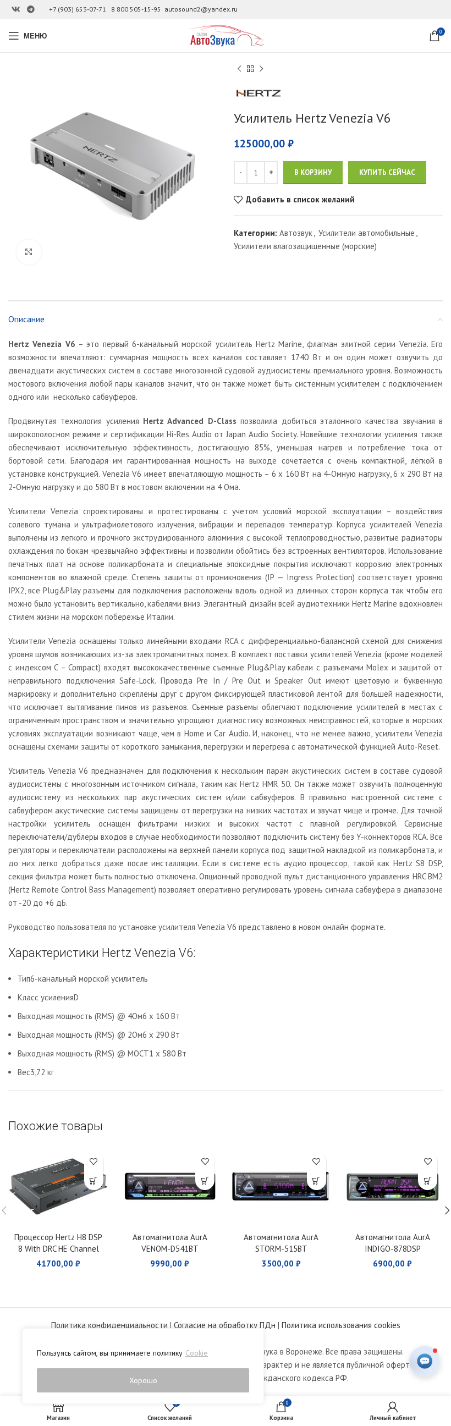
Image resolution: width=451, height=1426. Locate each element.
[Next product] (261, 69)
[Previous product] (239, 69)
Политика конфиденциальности (109, 1325)
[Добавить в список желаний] (93, 1161)
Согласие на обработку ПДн (225, 1325)
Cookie (196, 1353)
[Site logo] (225, 35)
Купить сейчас (387, 172)
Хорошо (143, 1380)
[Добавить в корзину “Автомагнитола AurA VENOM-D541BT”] (205, 1180)
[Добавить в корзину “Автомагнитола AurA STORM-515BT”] (316, 1180)
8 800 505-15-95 (136, 9)
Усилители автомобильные (366, 233)
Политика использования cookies (341, 1325)
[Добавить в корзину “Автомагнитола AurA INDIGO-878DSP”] (427, 1180)
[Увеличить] (28, 252)
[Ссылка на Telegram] (31, 9)
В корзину (313, 172)
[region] (143, 1366)
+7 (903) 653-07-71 (77, 9)
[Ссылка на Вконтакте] (16, 9)
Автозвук (295, 233)
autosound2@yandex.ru (201, 9)
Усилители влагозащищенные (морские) (305, 246)
